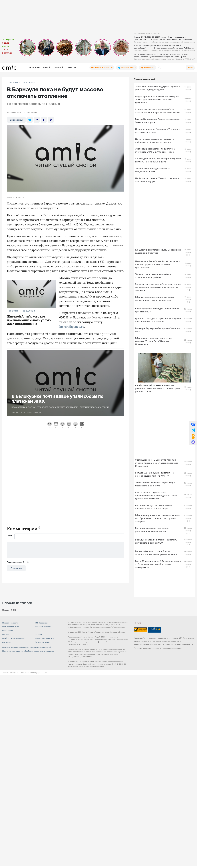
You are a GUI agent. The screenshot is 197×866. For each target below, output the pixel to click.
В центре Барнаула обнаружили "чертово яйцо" (157, 330)
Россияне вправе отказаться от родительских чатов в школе (152, 529)
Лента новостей (144, 79)
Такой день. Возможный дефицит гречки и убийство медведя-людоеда (158, 88)
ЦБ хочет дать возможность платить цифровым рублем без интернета (154, 140)
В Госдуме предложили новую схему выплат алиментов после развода (154, 298)
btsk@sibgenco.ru (71, 327)
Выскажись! (16, 119)
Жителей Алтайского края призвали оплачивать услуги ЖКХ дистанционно (29, 320)
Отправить (16, 568)
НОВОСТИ (12, 82)
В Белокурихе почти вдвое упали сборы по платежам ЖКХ (57, 399)
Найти (190, 67)
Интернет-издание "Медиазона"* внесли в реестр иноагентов (157, 130)
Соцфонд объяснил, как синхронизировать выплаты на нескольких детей (158, 160)
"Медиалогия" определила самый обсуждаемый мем (152, 170)
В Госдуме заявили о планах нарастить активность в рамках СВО (156, 541)
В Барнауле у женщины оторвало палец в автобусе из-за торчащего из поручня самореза (157, 518)
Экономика (34, 412)
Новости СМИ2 (9, 610)
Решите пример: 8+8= (19, 562)
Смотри (71, 67)
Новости (34, 67)
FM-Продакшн (41, 623)
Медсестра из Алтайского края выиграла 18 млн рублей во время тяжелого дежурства (157, 99)
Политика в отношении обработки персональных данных (28, 651)
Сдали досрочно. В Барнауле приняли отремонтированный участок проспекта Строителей (156, 462)
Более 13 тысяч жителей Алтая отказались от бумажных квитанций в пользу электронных (158, 564)
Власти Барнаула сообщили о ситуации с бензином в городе (157, 120)
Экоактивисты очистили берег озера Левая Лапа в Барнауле (155, 484)
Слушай (58, 67)
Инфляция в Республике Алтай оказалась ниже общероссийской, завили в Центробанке (157, 264)
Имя (10, 535)
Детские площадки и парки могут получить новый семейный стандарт (158, 320)
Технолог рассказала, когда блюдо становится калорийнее (153, 276)
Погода (5, 634)
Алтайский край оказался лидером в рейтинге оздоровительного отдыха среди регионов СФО (157, 388)
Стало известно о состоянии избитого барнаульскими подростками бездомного (157, 111)
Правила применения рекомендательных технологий (26, 647)
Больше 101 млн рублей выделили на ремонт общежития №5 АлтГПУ (155, 474)
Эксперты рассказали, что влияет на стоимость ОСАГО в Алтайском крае (155, 150)
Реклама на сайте (43, 626)
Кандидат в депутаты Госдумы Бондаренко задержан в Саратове (158, 251)
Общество (29, 82)
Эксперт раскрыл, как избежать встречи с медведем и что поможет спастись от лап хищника (158, 287)
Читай (46, 67)
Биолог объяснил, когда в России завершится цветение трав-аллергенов (156, 553)
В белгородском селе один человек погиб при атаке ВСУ (157, 310)
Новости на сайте (10, 623)
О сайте (38, 634)
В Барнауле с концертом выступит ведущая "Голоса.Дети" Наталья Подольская (153, 341)
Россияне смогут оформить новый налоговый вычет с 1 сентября (153, 507)
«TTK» (44, 673)
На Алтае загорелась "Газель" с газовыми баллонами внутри (157, 180)
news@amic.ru (99, 642)
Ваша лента (149, 67)
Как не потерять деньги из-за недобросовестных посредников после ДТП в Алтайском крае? (156, 495)
